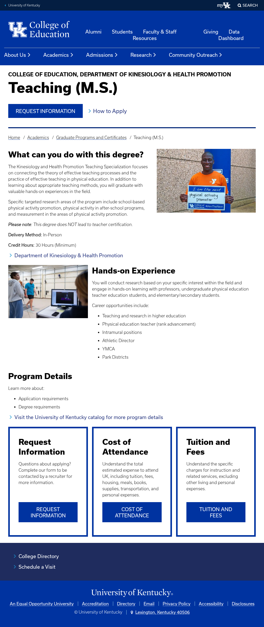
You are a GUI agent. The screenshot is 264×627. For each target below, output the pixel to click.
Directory (126, 603)
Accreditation (95, 603)
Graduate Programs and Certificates (91, 137)
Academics (56, 55)
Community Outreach (193, 55)
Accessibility (211, 603)
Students (122, 32)
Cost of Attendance (132, 512)
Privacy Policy (177, 603)
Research (141, 55)
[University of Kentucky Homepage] (132, 593)
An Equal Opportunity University (42, 603)
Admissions (99, 55)
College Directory (39, 556)
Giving (210, 32)
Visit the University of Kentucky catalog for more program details (88, 417)
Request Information (45, 111)
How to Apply (110, 111)
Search (250, 5)
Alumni (93, 32)
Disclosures (243, 603)
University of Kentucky (24, 5)
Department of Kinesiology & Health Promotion (68, 255)
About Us (15, 55)
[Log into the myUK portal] (224, 5)
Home (14, 137)
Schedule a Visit (37, 567)
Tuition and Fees (215, 512)
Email (149, 603)
